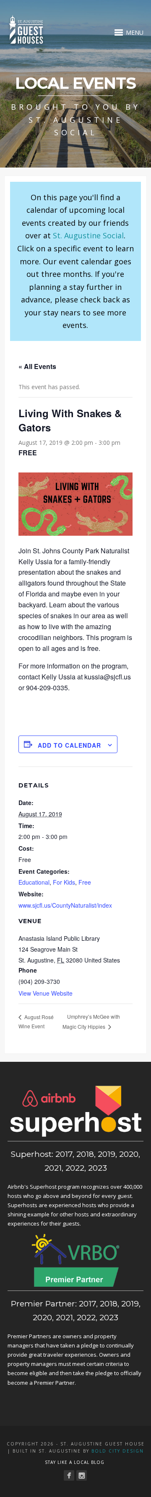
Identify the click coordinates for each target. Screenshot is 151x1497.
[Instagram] (81, 1475)
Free (84, 882)
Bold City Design (117, 1451)
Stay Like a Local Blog (74, 1462)
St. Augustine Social (88, 235)
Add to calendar (69, 745)
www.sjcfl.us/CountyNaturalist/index (65, 905)
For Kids (64, 882)
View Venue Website (45, 993)
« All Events (37, 366)
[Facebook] (69, 1475)
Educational (33, 882)
